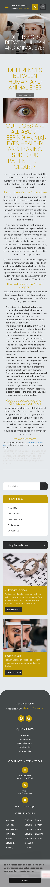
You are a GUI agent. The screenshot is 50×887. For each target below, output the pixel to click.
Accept (25, 880)
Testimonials (14, 525)
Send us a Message (25, 806)
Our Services (14, 513)
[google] (29, 718)
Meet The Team (15, 519)
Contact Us (13, 530)
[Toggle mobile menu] (6, 6)
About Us (12, 508)
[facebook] (21, 718)
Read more (12, 609)
